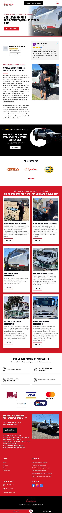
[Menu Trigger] (57, 2)
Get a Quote (9, 489)
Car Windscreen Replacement (41, 468)
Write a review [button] (15, 54)
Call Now (8, 240)
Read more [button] (36, 57)
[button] (28, 178)
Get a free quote (11, 28)
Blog (4, 468)
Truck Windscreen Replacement (41, 476)
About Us (5, 465)
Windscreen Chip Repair (39, 465)
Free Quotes (46, 511)
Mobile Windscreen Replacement (42, 473)
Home (5, 462)
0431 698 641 (33, 3)
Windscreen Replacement (40, 462)
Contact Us (6, 470)
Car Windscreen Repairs (39, 470)
